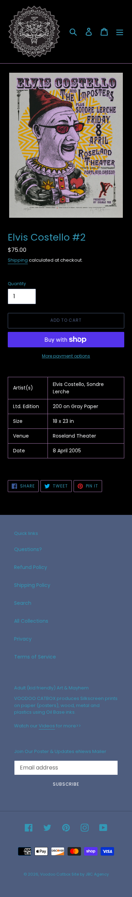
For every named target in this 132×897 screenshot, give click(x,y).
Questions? (28, 549)
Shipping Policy (32, 585)
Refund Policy (30, 567)
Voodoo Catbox (55, 874)
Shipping (18, 260)
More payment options (66, 356)
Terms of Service (35, 656)
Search (22, 603)
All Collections (31, 620)
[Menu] (119, 31)
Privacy (23, 638)
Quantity (17, 284)
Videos (47, 725)
